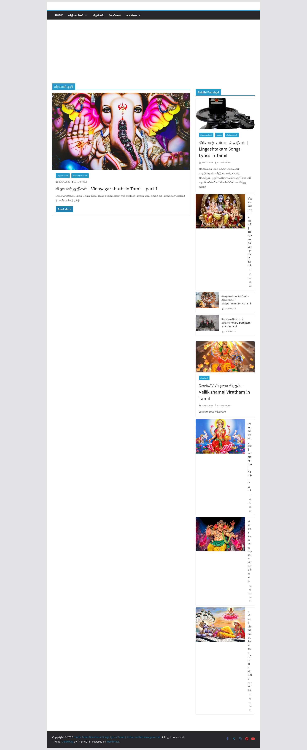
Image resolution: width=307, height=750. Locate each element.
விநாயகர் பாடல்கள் (80, 175)
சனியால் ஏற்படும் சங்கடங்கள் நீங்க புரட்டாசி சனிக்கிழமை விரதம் (250, 650)
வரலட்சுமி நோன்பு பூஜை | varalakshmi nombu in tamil (250, 457)
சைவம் (219, 135)
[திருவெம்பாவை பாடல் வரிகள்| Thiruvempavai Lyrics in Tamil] (220, 242)
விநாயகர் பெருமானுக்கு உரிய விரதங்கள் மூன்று (250, 550)
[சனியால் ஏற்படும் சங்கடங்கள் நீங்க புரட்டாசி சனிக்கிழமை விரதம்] (220, 660)
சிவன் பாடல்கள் (206, 135)
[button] (85, 15)
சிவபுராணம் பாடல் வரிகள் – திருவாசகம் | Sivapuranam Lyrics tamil (237, 299)
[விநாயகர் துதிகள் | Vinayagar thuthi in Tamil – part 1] (121, 131)
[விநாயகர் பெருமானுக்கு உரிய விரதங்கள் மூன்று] (220, 561)
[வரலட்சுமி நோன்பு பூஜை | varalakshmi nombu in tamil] (220, 467)
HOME (59, 15)
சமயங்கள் (131, 15)
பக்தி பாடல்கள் (75, 15)
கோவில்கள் (115, 15)
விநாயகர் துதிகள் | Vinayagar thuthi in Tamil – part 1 (107, 189)
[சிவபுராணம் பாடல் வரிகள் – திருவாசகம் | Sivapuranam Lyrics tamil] (207, 302)
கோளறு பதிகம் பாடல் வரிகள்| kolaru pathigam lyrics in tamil (236, 322)
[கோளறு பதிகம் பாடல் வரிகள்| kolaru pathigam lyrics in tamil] (207, 325)
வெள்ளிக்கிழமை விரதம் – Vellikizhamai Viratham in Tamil (224, 392)
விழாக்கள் (98, 15)
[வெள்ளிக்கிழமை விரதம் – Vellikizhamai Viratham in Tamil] (225, 356)
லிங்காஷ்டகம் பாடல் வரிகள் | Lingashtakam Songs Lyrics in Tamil (224, 149)
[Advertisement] (153, 57)
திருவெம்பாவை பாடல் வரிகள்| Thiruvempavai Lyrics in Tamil (250, 232)
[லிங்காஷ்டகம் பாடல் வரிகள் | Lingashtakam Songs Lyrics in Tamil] (225, 113)
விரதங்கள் (204, 378)
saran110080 (80, 181)
